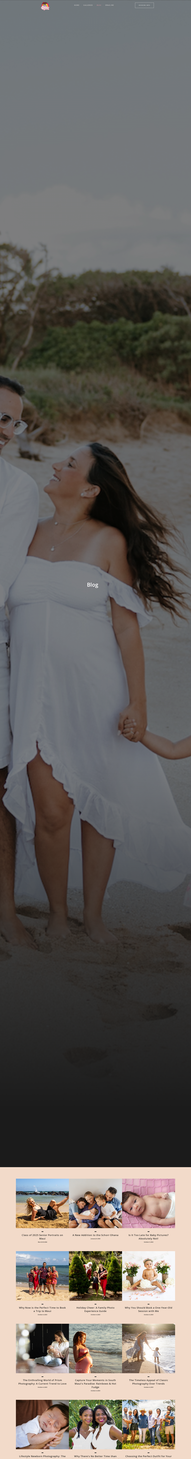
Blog (99, 5)
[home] (46, 5)
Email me (109, 5)
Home (76, 5)
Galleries (88, 5)
